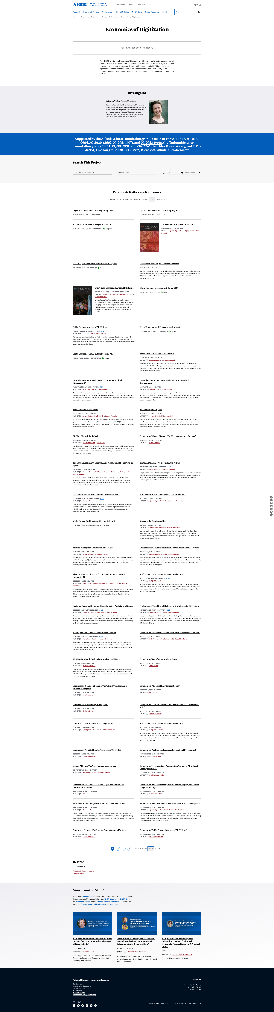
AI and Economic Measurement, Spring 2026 (159, 288)
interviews (114, 904)
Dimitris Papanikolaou (157, 775)
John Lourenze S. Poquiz (102, 639)
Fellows (125, 48)
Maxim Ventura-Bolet (171, 612)
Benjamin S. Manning (111, 472)
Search (179, 12)
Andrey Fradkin (125, 472)
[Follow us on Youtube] (95, 1005)
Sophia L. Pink (114, 583)
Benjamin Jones (155, 581)
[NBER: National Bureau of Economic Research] (91, 6)
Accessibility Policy (192, 985)
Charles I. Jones (88, 810)
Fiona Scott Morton (168, 469)
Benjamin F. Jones (156, 730)
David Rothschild (155, 794)
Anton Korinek (88, 333)
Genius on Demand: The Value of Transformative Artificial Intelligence (103, 606)
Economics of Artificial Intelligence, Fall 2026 (92, 224)
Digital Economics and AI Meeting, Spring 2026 (160, 327)
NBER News (137, 12)
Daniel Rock (98, 416)
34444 (169, 467)
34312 (168, 578)
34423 (102, 498)
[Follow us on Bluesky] (82, 1005)
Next (136, 849)
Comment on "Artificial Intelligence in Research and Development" (168, 749)
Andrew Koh (168, 416)
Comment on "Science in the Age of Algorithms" (93, 723)
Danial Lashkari (167, 639)
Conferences (107, 12)
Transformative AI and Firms (85, 409)
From (172, 169)
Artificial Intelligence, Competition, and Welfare (160, 462)
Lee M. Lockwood (168, 360)
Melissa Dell (133, 951)
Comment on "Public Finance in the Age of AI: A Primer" (163, 830)
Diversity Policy (194, 987)
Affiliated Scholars (122, 12)
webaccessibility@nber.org (84, 995)
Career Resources (152, 12)
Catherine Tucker (113, 101)
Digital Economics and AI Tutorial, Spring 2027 (159, 210)
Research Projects (142, 48)
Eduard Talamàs (111, 416)
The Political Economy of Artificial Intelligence (159, 263)
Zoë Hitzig (101, 442)
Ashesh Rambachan (174, 527)
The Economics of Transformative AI (177, 224)
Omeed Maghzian (181, 639)
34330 (101, 637)
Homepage (196, 980)
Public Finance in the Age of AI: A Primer (90, 327)
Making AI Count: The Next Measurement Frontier (94, 632)
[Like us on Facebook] (91, 1005)
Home (75, 17)
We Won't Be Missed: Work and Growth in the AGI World (96, 659)
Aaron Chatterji (88, 416)
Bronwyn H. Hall (155, 756)
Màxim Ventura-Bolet (171, 554)
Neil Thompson (155, 639)
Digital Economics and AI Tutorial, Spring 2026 (93, 353)
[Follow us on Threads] (87, 1005)
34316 (101, 610)
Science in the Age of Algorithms (153, 521)
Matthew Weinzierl (156, 836)
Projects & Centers (109, 17)
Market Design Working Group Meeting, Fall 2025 (94, 521)
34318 (168, 610)
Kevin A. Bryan (88, 711)
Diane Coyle (87, 639)
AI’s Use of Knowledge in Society (87, 436)
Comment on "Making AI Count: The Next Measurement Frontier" (168, 436)
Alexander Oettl (109, 730)
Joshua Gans (118, 294)
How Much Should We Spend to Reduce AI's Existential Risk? (99, 803)
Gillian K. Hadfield (156, 416)
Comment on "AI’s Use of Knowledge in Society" (160, 685)
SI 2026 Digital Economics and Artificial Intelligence (95, 263)
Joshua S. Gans (100, 612)
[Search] (199, 12)
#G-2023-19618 (151, 142)
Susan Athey (154, 469)
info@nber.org (79, 992)
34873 (101, 331)
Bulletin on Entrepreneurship (109, 902)
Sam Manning (154, 389)
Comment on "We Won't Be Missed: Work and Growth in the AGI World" (170, 632)
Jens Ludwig (87, 583)
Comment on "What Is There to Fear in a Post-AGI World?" (97, 749)
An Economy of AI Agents (151, 409)
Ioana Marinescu (89, 756)
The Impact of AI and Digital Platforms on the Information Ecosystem (169, 547)
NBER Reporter (110, 899)
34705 (100, 387)
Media (131, 5)
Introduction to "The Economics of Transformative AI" (163, 494)
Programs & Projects (91, 12)
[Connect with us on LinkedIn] (78, 1005)
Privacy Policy (195, 989)
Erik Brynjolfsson (188, 231)
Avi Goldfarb (127, 294)
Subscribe (121, 5)
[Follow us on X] (74, 1005)
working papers (89, 896)
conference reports (85, 904)
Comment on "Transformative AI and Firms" (158, 659)
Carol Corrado (154, 442)
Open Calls (141, 5)
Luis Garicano (88, 695)
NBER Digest (125, 899)
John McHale (97, 730)
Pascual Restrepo (89, 501)
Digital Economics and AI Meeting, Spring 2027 (93, 210)
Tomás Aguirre (101, 389)
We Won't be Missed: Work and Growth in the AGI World (96, 494)
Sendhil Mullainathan (157, 527)
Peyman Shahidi (88, 472)
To (188, 169)
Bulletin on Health (83, 902)
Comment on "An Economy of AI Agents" (90, 704)
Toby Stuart (153, 665)
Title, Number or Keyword (84, 172)
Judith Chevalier (155, 714)
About (164, 12)
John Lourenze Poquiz (101, 772)
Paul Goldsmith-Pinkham (182, 954)
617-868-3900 (78, 990)
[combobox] (118, 173)
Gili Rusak (99, 472)
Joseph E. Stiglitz (155, 554)
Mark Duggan (88, 952)
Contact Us (77, 984)
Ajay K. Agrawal (175, 231)
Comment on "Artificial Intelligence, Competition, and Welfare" (99, 830)
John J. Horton (78, 474)
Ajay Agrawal (107, 294)
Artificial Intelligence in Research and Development (162, 574)
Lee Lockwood (100, 333)
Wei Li (85, 794)
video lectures (100, 904)
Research (76, 12)
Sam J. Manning (88, 389)
